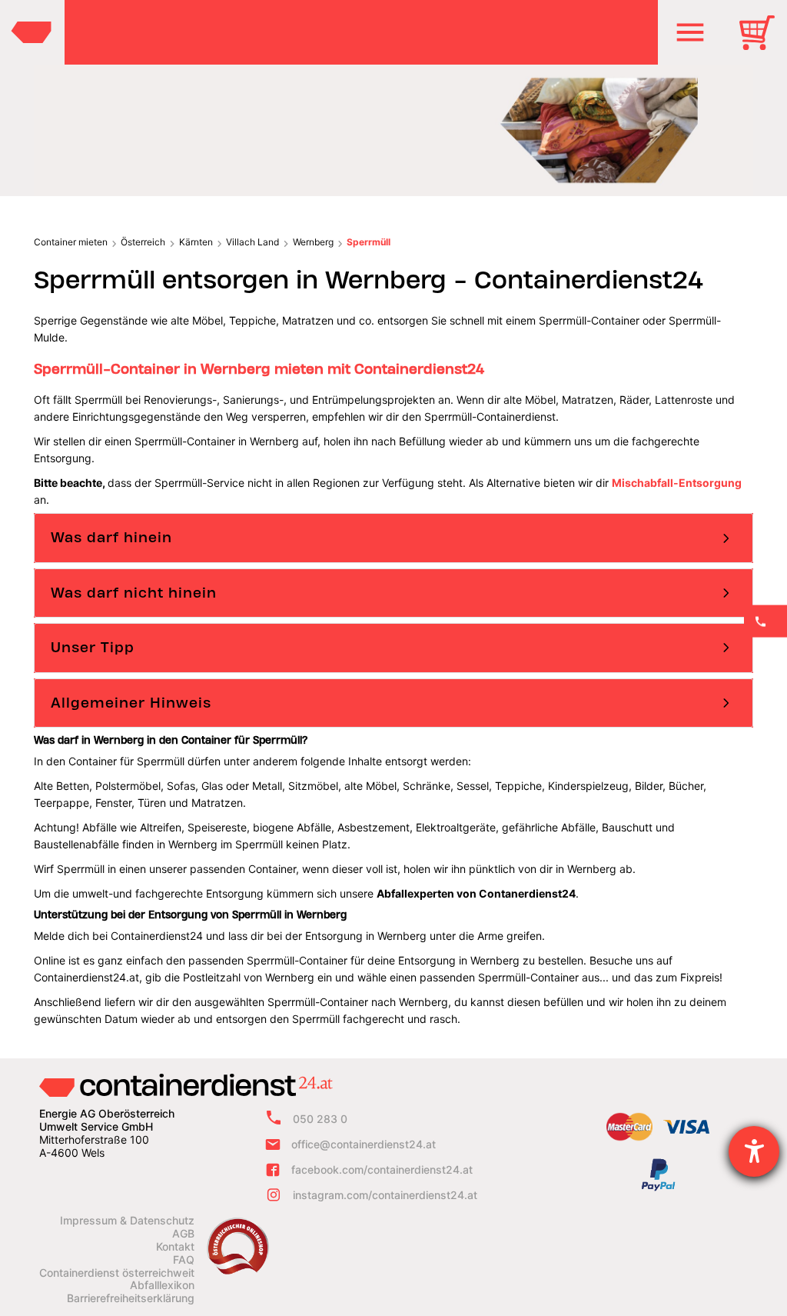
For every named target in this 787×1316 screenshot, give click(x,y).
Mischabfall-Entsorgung (677, 482)
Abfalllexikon (162, 1285)
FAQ (183, 1260)
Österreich (143, 242)
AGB (183, 1234)
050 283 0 (320, 1118)
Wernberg (313, 242)
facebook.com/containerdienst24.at (382, 1169)
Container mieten (71, 242)
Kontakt (175, 1247)
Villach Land (252, 242)
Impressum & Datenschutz (127, 1220)
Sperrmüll (368, 242)
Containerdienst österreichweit (116, 1273)
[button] (690, 32)
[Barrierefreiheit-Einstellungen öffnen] (754, 1151)
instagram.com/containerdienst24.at (385, 1194)
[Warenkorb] (762, 43)
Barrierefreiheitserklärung (130, 1298)
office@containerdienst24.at (363, 1144)
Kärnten (196, 242)
